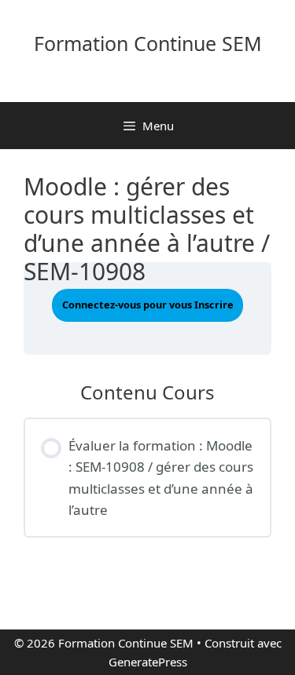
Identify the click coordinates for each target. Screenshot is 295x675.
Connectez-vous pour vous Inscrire (148, 304)
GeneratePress (148, 662)
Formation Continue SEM (148, 43)
